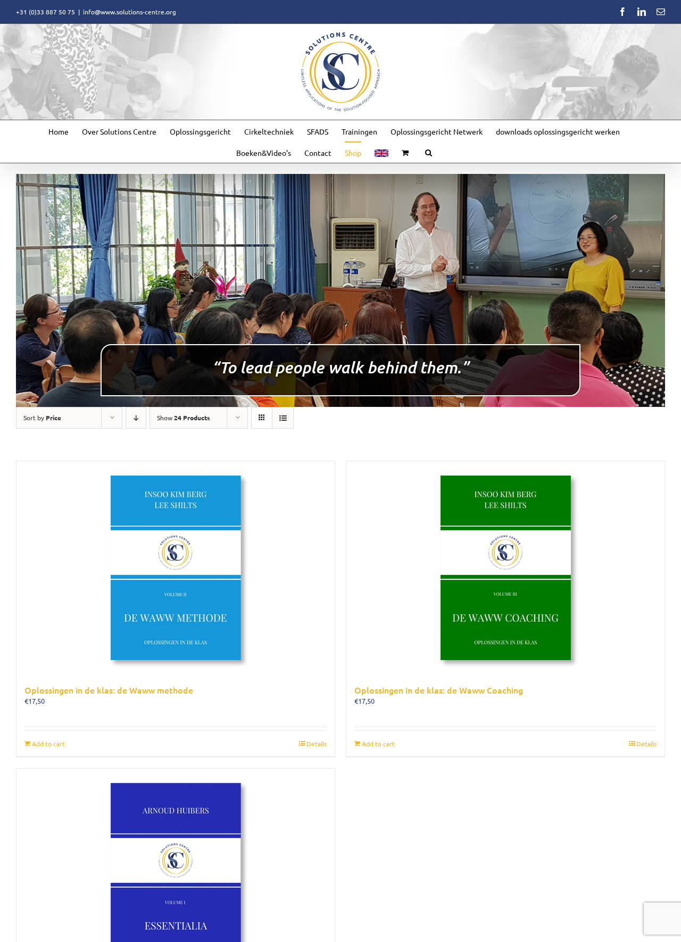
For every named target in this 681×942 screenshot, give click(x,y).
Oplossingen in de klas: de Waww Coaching (438, 690)
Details (316, 743)
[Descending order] (136, 418)
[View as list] (282, 417)
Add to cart (48, 743)
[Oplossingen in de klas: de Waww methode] (175, 567)
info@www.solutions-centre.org (129, 11)
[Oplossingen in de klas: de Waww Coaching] (505, 567)
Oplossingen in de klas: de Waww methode (108, 690)
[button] (428, 152)
